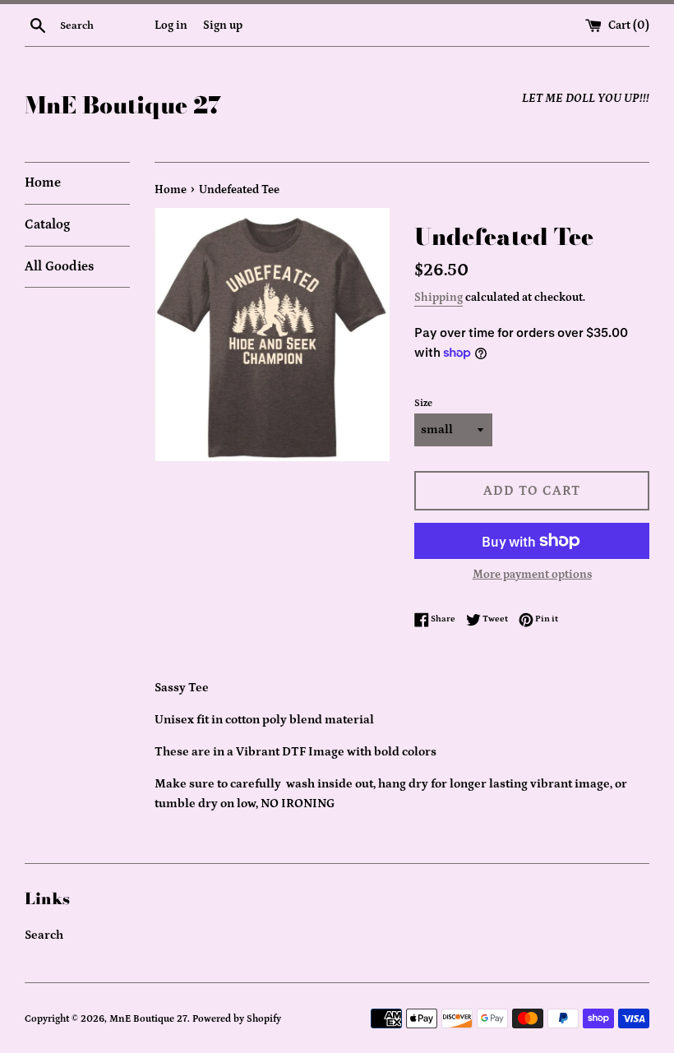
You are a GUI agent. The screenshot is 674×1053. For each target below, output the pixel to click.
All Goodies (59, 266)
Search (44, 935)
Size (423, 403)
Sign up (222, 25)
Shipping (438, 297)
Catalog (47, 224)
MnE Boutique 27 (123, 105)
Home (43, 182)
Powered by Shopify (236, 1019)
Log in (171, 25)
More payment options (532, 574)
